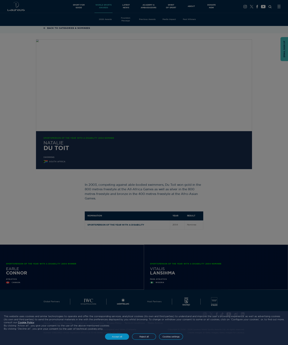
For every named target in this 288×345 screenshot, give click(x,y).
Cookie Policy (26, 322)
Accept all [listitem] (117, 336)
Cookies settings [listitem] (171, 336)
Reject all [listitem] (144, 336)
